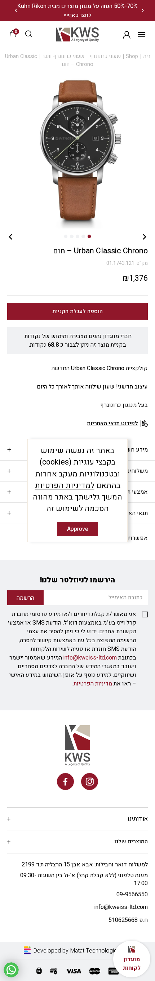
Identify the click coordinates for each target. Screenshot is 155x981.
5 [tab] (65, 236)
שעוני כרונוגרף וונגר (63, 56)
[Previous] (143, 10)
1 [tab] (89, 236)
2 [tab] (83, 236)
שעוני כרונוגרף (105, 56)
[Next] (15, 10)
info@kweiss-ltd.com (90, 657)
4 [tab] (71, 236)
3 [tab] (77, 236)
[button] (28, 35)
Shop (132, 56)
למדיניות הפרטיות (64, 485)
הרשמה (127, 34)
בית (146, 56)
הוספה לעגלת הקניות (77, 311)
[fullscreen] (77, 151)
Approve (77, 529)
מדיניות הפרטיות (93, 683)
